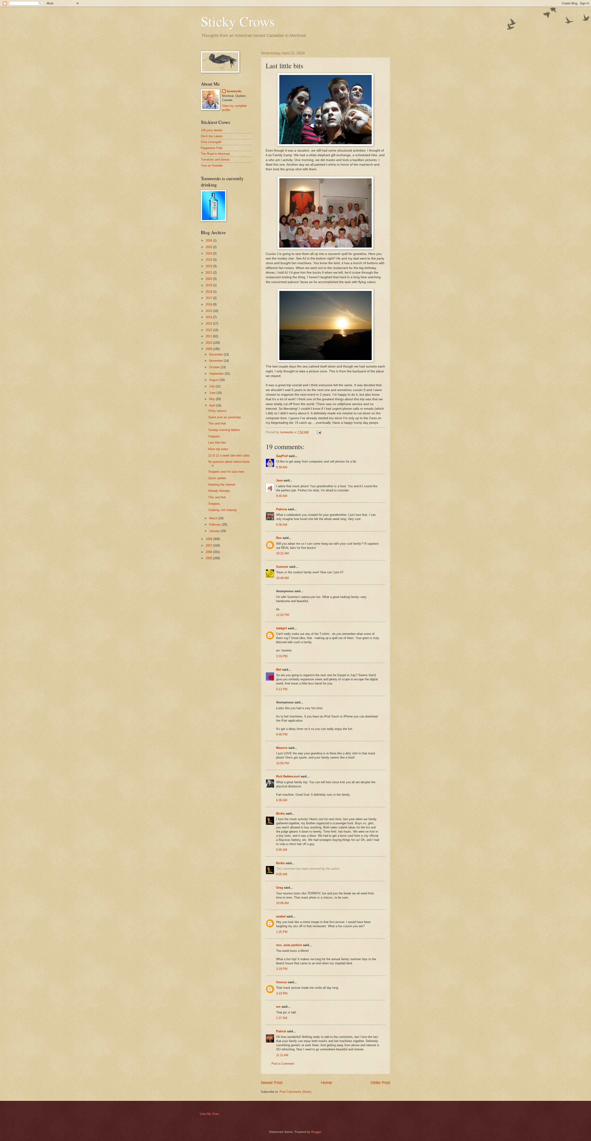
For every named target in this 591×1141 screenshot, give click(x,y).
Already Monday (219, 491)
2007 (209, 545)
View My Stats (209, 1114)
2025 (209, 247)
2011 (209, 336)
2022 (209, 266)
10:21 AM (282, 553)
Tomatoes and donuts (215, 159)
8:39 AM (281, 467)
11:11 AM (282, 1055)
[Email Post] (319, 432)
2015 (209, 311)
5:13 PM (281, 689)
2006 (209, 552)
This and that (217, 423)
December (216, 354)
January (215, 531)
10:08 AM (282, 903)
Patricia (281, 509)
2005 (209, 558)
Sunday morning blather (224, 430)
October (215, 367)
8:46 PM (281, 734)
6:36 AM (281, 800)
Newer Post (271, 1082)
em (278, 1006)
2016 (209, 304)
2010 (209, 342)
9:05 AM (281, 849)
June (213, 392)
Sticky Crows (238, 21)
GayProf (282, 456)
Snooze (281, 982)
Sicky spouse (217, 410)
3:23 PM (281, 993)
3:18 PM (281, 969)
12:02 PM (282, 615)
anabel (281, 916)
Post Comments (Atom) (295, 1091)
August (214, 380)
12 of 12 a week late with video (229, 455)
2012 (209, 330)
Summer (282, 566)
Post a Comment (282, 1063)
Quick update (217, 478)
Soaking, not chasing (222, 510)
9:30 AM (281, 496)
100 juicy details (212, 130)
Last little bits (217, 442)
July (212, 386)
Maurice (281, 748)
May (212, 399)
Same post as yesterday (224, 417)
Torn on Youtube (212, 165)
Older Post (380, 1082)
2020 (209, 279)
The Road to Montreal (215, 153)
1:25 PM (281, 932)
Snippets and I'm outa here (226, 471)
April (212, 405)
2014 (209, 317)
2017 (209, 298)
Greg (279, 887)
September (217, 373)
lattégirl (281, 628)
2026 (209, 240)
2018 (209, 291)
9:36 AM (281, 524)
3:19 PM (281, 656)
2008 (209, 539)
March (213, 518)
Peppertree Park (212, 148)
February (215, 524)
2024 (209, 253)
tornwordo (234, 91)
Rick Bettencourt (288, 776)
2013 (209, 323)
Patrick (281, 1031)
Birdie (280, 813)
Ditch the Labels (212, 136)
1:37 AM (281, 1018)
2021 (209, 272)
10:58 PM (282, 763)
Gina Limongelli (211, 142)
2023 (209, 259)
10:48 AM (282, 578)
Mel (278, 669)
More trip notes (218, 449)
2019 (209, 285)
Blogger (316, 1132)
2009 (209, 349)
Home (326, 1082)
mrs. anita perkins (289, 945)
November (216, 360)
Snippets (214, 436)
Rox (279, 538)
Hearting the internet (221, 484)
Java (279, 480)
